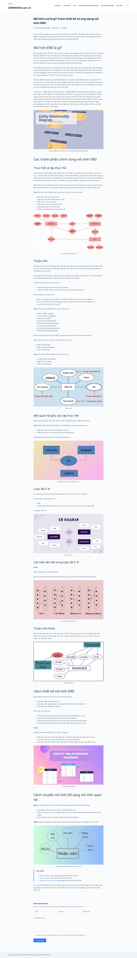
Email (61, 911)
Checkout (58, 5)
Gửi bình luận (39, 940)
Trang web (86, 911)
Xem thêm (119, 5)
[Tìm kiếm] (128, 5)
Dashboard (67, 5)
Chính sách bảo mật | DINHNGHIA (88, 5)
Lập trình (64, 28)
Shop (74, 5)
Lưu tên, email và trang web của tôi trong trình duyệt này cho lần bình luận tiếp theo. (60, 935)
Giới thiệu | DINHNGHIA (107, 5)
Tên (36, 911)
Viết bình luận (40, 918)
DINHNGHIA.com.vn (19, 7)
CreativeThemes (45, 955)
